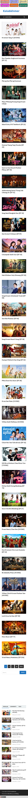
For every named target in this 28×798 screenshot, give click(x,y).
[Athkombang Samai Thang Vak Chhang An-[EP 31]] (14, 181)
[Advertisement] (14, 689)
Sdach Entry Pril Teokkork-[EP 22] (14, 124)
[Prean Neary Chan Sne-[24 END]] (14, 520)
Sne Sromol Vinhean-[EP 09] (11, 234)
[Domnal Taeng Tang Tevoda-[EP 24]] (14, 136)
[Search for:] (14, 672)
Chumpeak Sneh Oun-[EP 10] (12, 254)
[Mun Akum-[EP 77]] (14, 627)
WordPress (10, 793)
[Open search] (24, 17)
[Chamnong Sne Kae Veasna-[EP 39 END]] (6, 733)
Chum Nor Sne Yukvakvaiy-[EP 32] (14, 442)
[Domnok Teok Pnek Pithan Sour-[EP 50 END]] (6, 777)
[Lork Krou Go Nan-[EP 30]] (14, 607)
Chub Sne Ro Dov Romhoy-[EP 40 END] (18, 741)
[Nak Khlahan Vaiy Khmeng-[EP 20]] (14, 266)
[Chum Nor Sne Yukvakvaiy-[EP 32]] (14, 433)
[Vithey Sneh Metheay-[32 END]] (14, 413)
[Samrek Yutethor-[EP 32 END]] (6, 725)
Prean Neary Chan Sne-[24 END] (13, 529)
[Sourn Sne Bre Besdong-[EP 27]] (14, 499)
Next (21, 666)
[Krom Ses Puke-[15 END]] (14, 392)
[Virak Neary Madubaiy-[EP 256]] (14, 648)
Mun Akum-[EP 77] (8, 637)
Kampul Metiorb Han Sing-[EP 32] (13, 360)
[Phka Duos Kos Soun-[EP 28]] (14, 371)
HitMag (17, 793)
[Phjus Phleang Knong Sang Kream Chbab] (14, 92)
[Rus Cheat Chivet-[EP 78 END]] (6, 762)
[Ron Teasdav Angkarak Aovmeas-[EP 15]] (14, 49)
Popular (5, 706)
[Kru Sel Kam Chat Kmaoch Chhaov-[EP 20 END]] (6, 748)
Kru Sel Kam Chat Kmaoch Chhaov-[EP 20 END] (19, 748)
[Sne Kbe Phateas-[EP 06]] (14, 309)
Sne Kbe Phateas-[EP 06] (10, 318)
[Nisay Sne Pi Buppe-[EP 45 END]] (6, 755)
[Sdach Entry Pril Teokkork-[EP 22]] (14, 115)
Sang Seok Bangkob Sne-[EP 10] (13, 213)
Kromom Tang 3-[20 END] (11, 38)
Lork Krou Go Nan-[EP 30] (11, 616)
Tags (20, 706)
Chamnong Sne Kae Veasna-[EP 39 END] (17, 733)
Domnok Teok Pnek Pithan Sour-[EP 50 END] (18, 778)
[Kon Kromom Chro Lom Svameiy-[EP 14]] (14, 541)
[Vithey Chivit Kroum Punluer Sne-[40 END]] (14, 584)
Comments (13, 706)
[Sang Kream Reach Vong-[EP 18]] (14, 330)
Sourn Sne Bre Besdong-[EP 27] (13, 508)
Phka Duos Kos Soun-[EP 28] (12, 380)
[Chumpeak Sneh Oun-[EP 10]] (14, 245)
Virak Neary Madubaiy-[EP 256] (13, 657)
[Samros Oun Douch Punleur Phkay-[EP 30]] (14, 159)
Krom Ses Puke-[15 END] (10, 401)
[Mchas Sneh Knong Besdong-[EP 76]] (14, 477)
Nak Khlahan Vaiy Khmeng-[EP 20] (14, 275)
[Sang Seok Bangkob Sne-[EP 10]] (14, 204)
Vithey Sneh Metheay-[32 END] (13, 422)
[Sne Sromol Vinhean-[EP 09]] (14, 225)
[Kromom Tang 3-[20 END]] (14, 28)
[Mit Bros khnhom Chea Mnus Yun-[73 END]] (14, 454)
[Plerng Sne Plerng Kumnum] (14, 72)
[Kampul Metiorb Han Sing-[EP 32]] (14, 351)
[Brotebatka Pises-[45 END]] (14, 563)
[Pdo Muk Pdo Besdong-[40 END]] (6, 711)
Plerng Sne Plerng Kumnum (11, 81)
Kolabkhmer (11, 11)
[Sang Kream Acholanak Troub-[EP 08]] (14, 287)
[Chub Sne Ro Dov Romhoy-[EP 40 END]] (6, 740)
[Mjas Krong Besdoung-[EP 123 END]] (6, 770)
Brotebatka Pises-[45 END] (11, 573)
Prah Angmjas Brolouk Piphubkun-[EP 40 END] (18, 718)
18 (16, 666)
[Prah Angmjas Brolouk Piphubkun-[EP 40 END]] (6, 718)
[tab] (5, 706)
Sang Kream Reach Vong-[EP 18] (13, 339)
